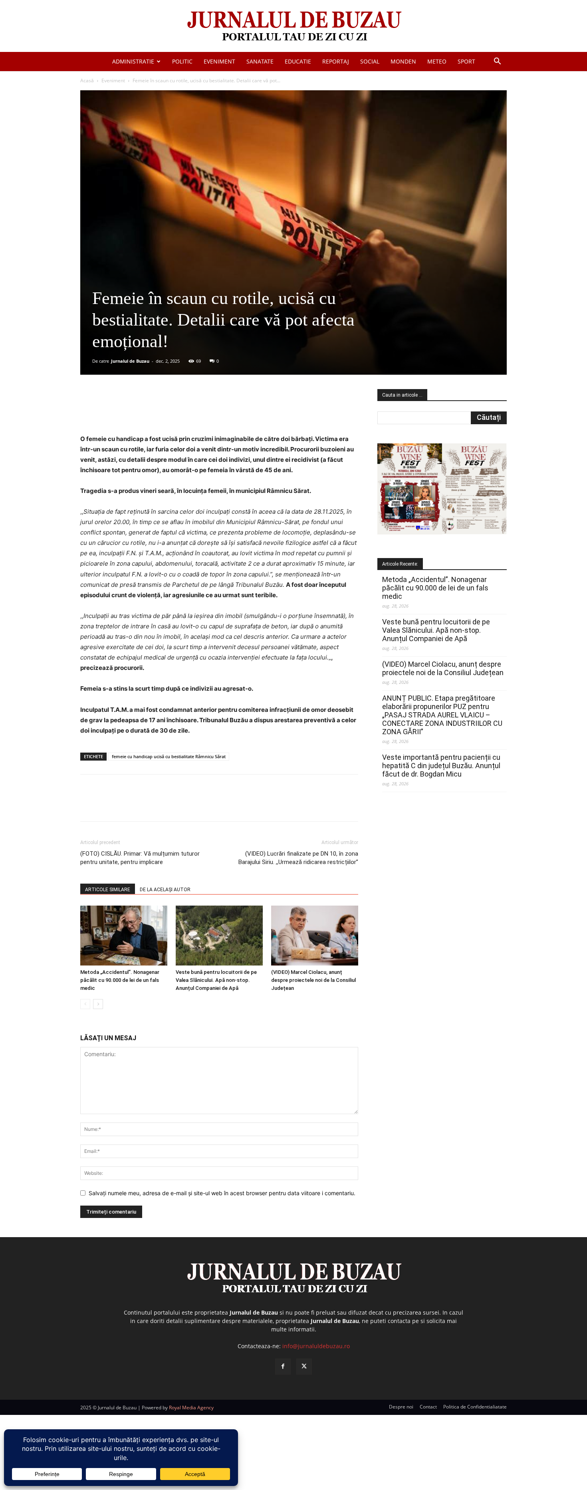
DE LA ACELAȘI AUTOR (165, 889)
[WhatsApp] (195, 411)
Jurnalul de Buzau (130, 361)
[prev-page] (85, 1004)
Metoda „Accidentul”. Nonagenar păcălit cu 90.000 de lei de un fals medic (119, 980)
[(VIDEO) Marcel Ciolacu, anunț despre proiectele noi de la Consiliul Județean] (314, 936)
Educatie (298, 61)
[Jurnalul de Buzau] (293, 26)
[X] (158, 411)
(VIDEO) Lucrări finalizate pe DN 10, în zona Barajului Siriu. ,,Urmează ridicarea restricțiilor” (298, 858)
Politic (182, 61)
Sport (466, 61)
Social (369, 61)
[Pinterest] (176, 411)
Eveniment (219, 61)
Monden (403, 61)
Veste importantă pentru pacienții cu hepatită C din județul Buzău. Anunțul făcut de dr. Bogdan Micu (441, 765)
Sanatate (260, 61)
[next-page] (98, 1004)
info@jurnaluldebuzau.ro (316, 1346)
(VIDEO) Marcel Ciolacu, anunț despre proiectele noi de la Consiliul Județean (313, 980)
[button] (497, 62)
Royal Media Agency (191, 1407)
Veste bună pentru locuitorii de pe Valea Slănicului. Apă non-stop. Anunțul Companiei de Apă (216, 980)
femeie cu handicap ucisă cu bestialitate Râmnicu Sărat (169, 756)
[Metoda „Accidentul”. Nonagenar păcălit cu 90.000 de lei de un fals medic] (123, 936)
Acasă (87, 80)
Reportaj (335, 61)
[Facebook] (140, 411)
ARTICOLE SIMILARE (107, 889)
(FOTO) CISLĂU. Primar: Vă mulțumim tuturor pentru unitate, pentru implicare (140, 858)
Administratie (133, 61)
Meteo (436, 61)
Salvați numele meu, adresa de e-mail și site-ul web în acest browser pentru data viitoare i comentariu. (222, 1193)
